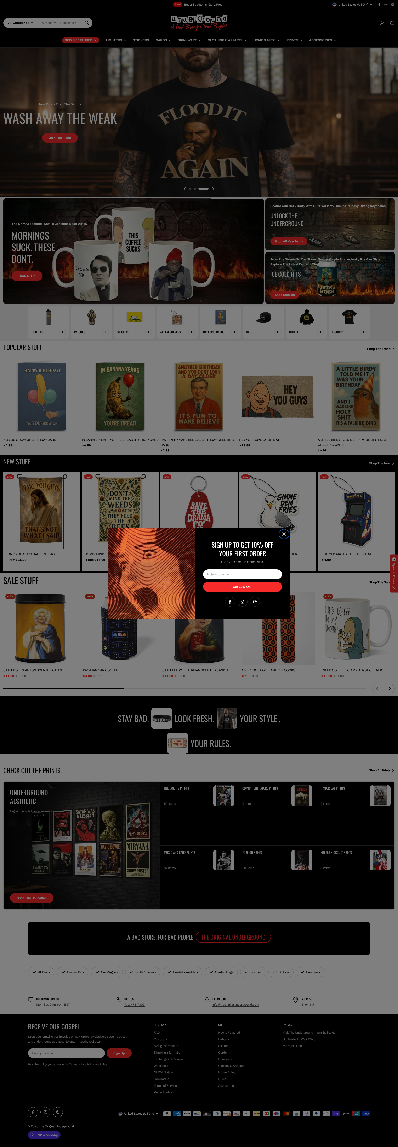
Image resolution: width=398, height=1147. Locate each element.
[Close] (284, 534)
